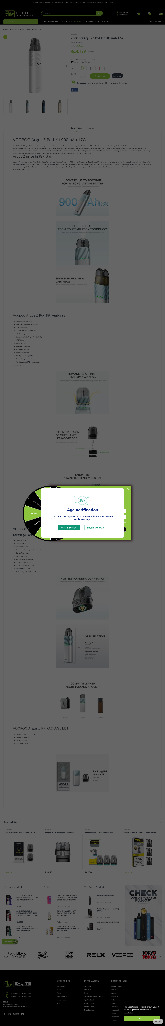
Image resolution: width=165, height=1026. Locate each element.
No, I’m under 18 (95, 527)
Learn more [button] (128, 1013)
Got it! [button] (141, 1018)
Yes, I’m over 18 (69, 527)
